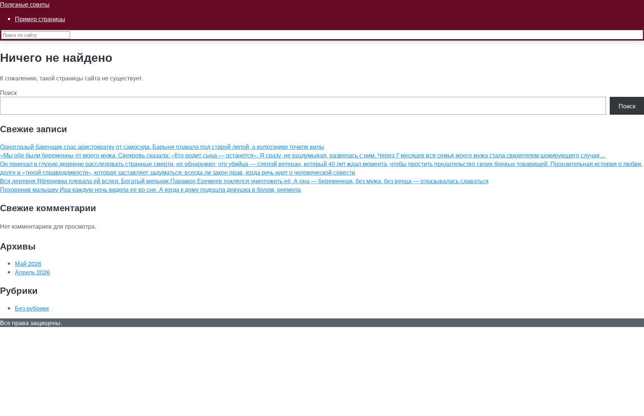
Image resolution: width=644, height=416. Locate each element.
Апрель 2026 (32, 272)
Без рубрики (32, 308)
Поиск (8, 92)
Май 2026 (28, 263)
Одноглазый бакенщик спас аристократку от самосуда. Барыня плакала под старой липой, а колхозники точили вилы (162, 146)
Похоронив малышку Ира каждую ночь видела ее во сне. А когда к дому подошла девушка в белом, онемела (150, 189)
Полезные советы (25, 4)
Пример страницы (40, 19)
